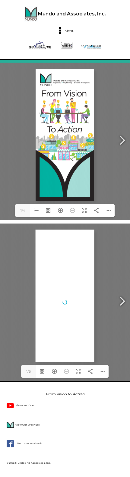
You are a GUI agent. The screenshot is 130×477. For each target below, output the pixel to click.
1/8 (28, 371)
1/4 (23, 210)
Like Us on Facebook (28, 443)
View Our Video (25, 405)
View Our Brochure (27, 424)
